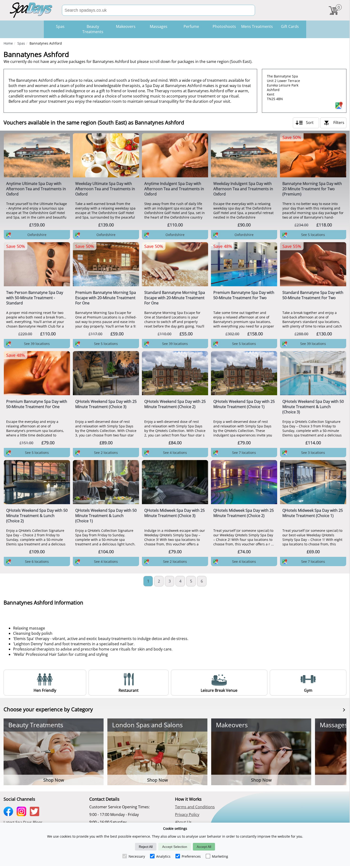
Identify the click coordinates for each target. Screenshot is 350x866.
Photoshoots (224, 26)
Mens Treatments (257, 26)
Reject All (146, 847)
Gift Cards (290, 26)
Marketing (220, 856)
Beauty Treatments (92, 29)
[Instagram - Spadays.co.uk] (23, 814)
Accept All (204, 847)
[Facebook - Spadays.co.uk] (9, 814)
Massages (158, 26)
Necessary (137, 856)
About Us (183, 822)
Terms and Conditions (195, 807)
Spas (21, 43)
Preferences (191, 856)
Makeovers (125, 26)
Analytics (163, 856)
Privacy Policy (187, 814)
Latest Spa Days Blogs (23, 822)
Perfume (191, 26)
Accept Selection (174, 847)
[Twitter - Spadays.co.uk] (36, 814)
